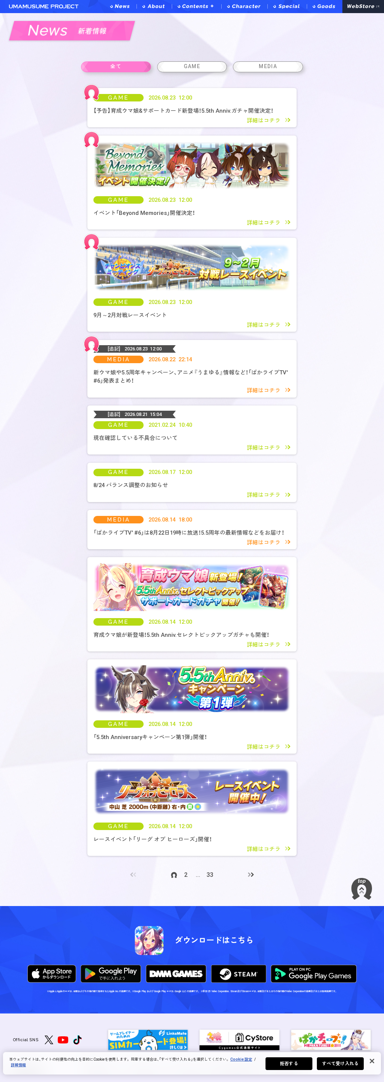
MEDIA (118, 359)
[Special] (287, 6)
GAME (118, 97)
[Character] (244, 6)
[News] (120, 6)
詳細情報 (18, 1065)
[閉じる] (372, 1061)
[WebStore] (363, 6)
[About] (153, 6)
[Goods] (324, 6)
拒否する (289, 1063)
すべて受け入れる (340, 1063)
